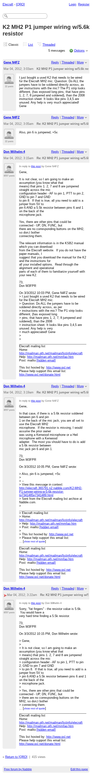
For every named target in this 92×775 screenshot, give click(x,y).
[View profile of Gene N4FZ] (9, 81)
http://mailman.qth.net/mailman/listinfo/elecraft (51, 353)
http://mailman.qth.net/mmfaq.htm (50, 357)
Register (83, 4)
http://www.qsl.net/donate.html (39, 374)
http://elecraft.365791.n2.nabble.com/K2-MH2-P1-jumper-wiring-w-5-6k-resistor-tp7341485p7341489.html (50, 491)
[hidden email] (46, 360)
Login (72, 4)
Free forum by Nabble (18, 769)
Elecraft (8, 4)
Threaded (48, 44)
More (80, 62)
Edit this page (79, 769)
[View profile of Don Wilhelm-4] (9, 170)
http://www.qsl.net (58, 367)
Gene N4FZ (12, 62)
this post (36, 166)
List (30, 44)
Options (79, 50)
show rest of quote (34, 541)
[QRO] (20, 4)
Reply (55, 62)
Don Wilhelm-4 (14, 151)
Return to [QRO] (16, 757)
